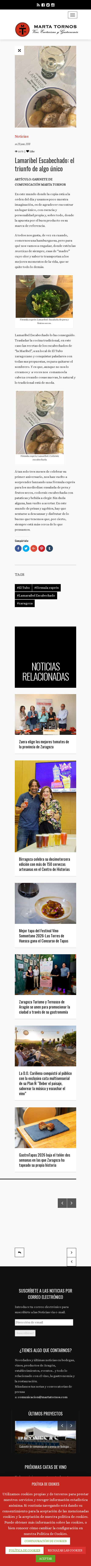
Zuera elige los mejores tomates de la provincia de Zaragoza (44, 744)
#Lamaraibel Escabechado (36, 595)
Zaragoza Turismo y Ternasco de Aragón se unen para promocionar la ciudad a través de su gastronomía (44, 1007)
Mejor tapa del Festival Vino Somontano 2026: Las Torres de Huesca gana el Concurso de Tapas (43, 935)
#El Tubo (23, 588)
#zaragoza (25, 603)
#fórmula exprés (46, 588)
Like (32, 151)
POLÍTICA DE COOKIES (24, 1550)
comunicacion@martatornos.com (43, 1397)
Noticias (22, 136)
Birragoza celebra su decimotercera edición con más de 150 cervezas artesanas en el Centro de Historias (44, 864)
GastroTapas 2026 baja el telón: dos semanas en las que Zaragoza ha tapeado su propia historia (44, 1160)
